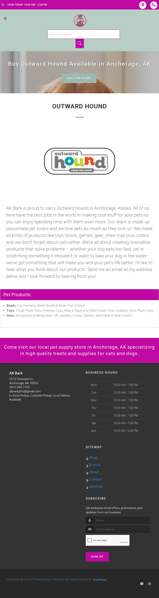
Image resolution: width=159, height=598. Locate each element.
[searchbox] (83, 34)
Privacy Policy (41, 579)
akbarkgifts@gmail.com (25, 391)
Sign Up (97, 556)
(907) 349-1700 (19, 387)
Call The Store (79, 78)
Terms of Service (63, 579)
